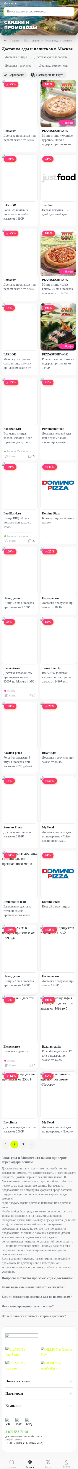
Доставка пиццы (16, 57)
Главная (14, 40)
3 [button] (23, 1144)
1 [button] (5, 1144)
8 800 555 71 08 (16, 1432)
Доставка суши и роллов (50, 57)
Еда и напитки (31, 40)
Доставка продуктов (18, 65)
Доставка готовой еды (53, 65)
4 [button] (31, 1144)
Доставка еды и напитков (58, 40)
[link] (21, 1352)
